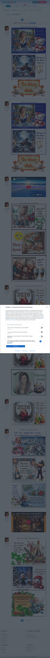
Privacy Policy (32, 350)
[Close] (47, 307)
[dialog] (25, 329)
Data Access (25, 350)
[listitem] (25, 324)
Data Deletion (17, 350)
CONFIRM (15, 346)
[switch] (41, 327)
